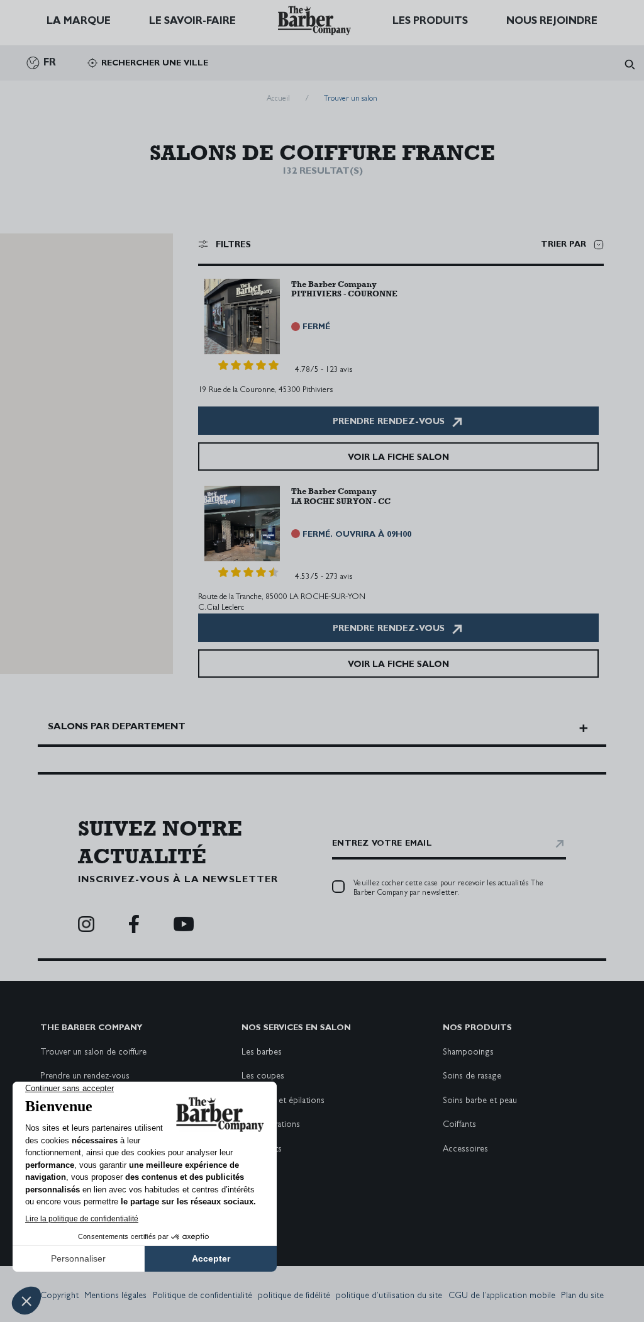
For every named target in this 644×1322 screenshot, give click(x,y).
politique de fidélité (294, 1296)
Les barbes (262, 1052)
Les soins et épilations (283, 1101)
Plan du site (582, 1296)
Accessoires (465, 1149)
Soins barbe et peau (480, 1101)
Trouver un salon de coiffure (93, 1052)
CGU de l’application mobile (501, 1296)
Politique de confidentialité (202, 1296)
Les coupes (263, 1076)
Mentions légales (115, 1296)
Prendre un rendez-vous (85, 1076)
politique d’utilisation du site (389, 1296)
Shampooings (468, 1052)
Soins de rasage (472, 1076)
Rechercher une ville (154, 64)
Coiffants (459, 1125)
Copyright (59, 1296)
